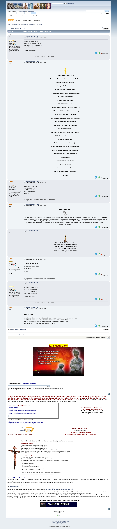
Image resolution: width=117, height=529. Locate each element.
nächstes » (106, 27)
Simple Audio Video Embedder (59, 522)
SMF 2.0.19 (52, 521)
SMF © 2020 (58, 521)
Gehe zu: (87, 337)
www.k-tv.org (22, 429)
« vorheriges (101, 27)
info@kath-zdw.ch (14, 486)
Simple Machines (65, 521)
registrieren (31, 11)
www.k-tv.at (22, 430)
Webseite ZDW (70, 3)
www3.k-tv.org (22, 427)
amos (11, 37)
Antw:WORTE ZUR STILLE (32, 36)
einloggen (22, 11)
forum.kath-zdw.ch (66, 489)
